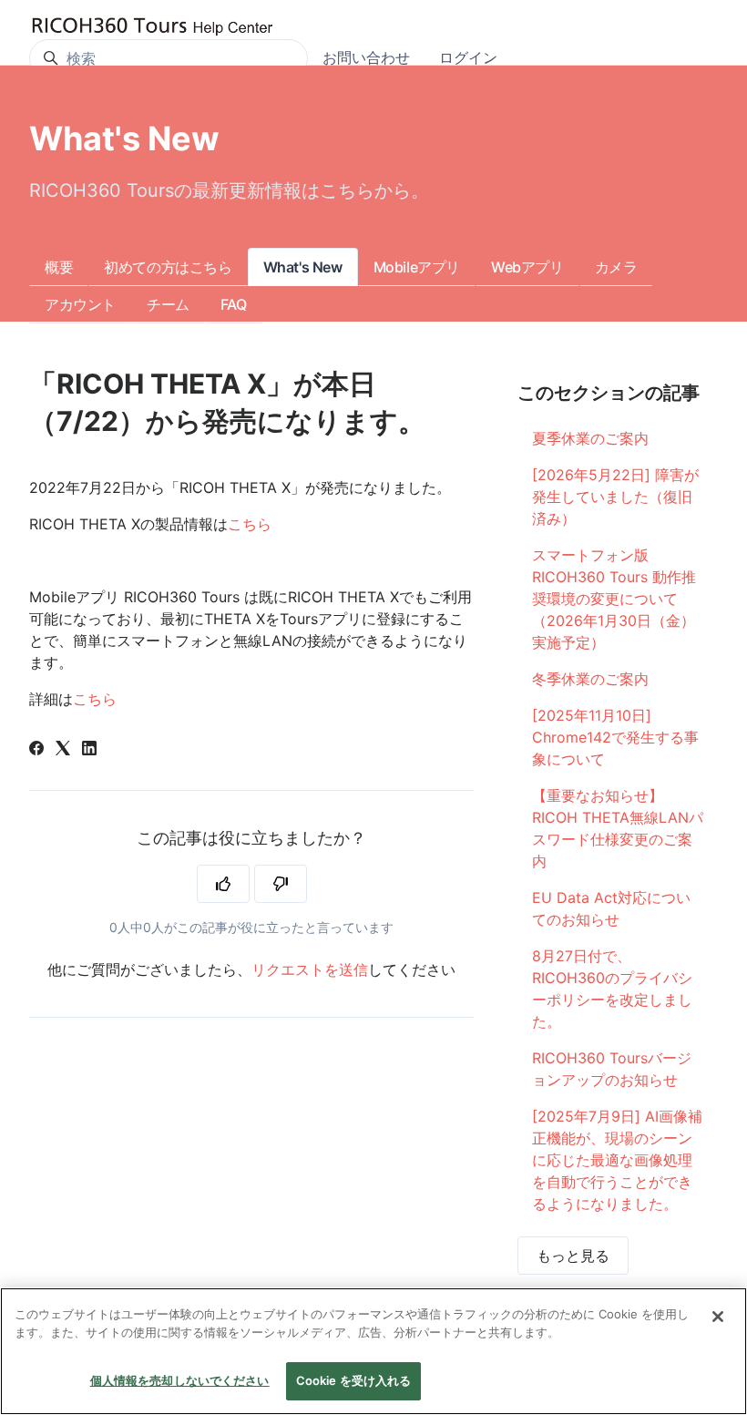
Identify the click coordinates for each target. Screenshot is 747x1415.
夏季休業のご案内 (590, 438)
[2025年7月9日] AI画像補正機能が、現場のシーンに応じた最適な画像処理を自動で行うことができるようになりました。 (617, 1160)
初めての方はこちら (167, 267)
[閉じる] (718, 1317)
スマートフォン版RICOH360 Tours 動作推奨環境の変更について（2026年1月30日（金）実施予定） (614, 598)
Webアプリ (527, 267)
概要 (59, 267)
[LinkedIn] (89, 750)
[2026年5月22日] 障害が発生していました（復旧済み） (615, 497)
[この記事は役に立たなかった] (280, 884)
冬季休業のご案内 (590, 679)
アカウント (80, 304)
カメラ (616, 267)
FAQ (233, 304)
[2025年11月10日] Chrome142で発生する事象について (615, 737)
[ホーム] (152, 27)
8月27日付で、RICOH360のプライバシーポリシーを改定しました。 (612, 988)
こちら (249, 524)
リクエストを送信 (309, 969)
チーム (168, 304)
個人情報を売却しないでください (180, 1380)
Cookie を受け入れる (354, 1380)
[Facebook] (36, 750)
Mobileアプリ (417, 267)
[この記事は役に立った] (223, 884)
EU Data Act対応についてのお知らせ (611, 908)
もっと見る (573, 1255)
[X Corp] (63, 750)
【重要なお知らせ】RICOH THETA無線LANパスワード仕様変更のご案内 (617, 828)
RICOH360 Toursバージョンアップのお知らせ (611, 1069)
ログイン (468, 57)
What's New (303, 267)
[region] (373, 1351)
